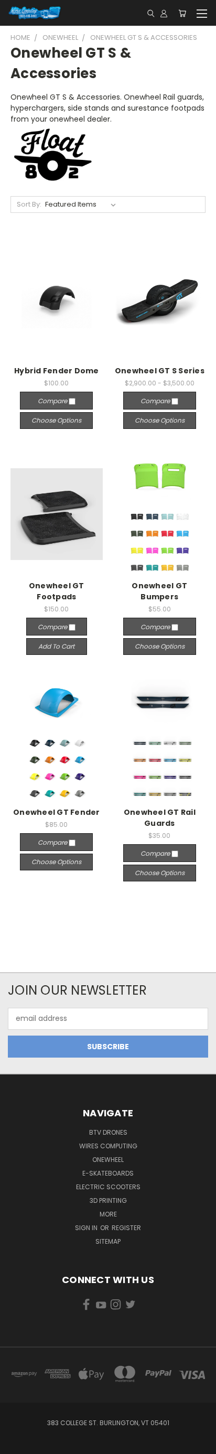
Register (126, 1227)
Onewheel (108, 1159)
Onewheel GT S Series (159, 370)
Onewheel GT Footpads (56, 591)
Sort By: (29, 204)
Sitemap (108, 1241)
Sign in (87, 1227)
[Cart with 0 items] (182, 13)
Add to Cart (56, 646)
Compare (53, 400)
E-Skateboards (108, 1173)
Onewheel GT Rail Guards (160, 817)
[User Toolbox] (163, 13)
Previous (16, 1443)
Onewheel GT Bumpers (159, 591)
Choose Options (56, 420)
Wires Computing (108, 1145)
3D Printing (108, 1200)
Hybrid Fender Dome (56, 370)
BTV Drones (108, 1132)
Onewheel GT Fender (56, 812)
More (108, 1214)
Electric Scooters (108, 1186)
